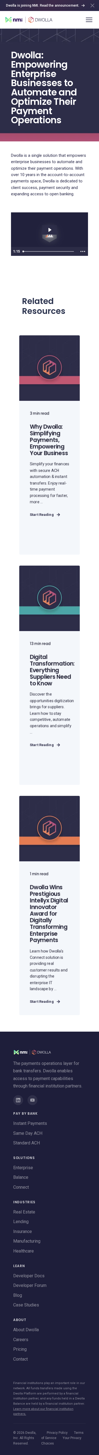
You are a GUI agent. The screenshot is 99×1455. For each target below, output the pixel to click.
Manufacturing (26, 1241)
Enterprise (23, 1167)
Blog (17, 1295)
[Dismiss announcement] (92, 5)
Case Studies (26, 1305)
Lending (21, 1221)
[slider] (49, 251)
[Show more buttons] (83, 251)
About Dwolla (26, 1329)
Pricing (20, 1349)
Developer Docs (29, 1275)
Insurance (22, 1231)
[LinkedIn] (18, 1100)
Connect (21, 1187)
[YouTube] (32, 1100)
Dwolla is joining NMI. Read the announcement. (42, 5)
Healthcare (23, 1251)
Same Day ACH (27, 1133)
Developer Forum (29, 1285)
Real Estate (24, 1212)
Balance (20, 1177)
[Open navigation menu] (89, 20)
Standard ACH (26, 1143)
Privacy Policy (57, 1433)
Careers (20, 1339)
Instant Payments (30, 1123)
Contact (20, 1359)
